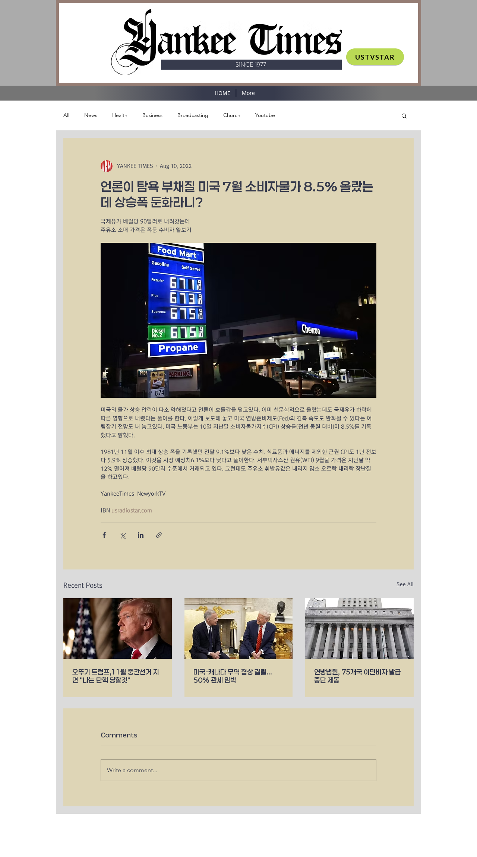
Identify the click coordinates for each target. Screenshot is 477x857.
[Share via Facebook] (104, 535)
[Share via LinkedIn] (140, 535)
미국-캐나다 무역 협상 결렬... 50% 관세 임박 (232, 676)
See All (405, 584)
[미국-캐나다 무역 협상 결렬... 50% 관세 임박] (238, 628)
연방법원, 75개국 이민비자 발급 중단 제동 (357, 676)
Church (231, 115)
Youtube (265, 115)
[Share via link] (158, 535)
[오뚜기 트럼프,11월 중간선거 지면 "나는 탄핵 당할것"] (117, 628)
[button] (404, 115)
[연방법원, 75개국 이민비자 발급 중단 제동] (359, 628)
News (90, 115)
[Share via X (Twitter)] (122, 535)
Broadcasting (192, 115)
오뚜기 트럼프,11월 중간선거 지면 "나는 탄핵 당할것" (115, 676)
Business (152, 115)
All (66, 115)
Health (119, 115)
